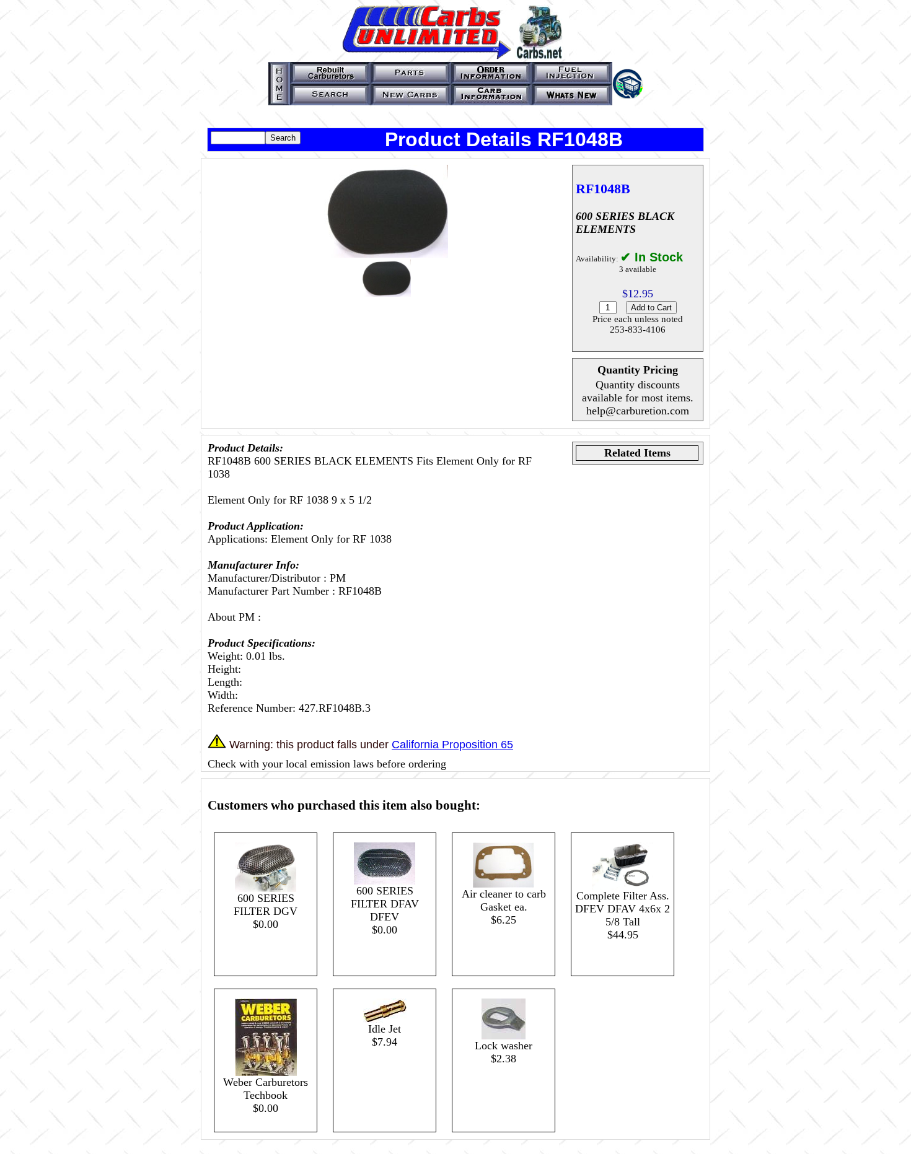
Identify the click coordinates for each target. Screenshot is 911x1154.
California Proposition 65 (452, 744)
